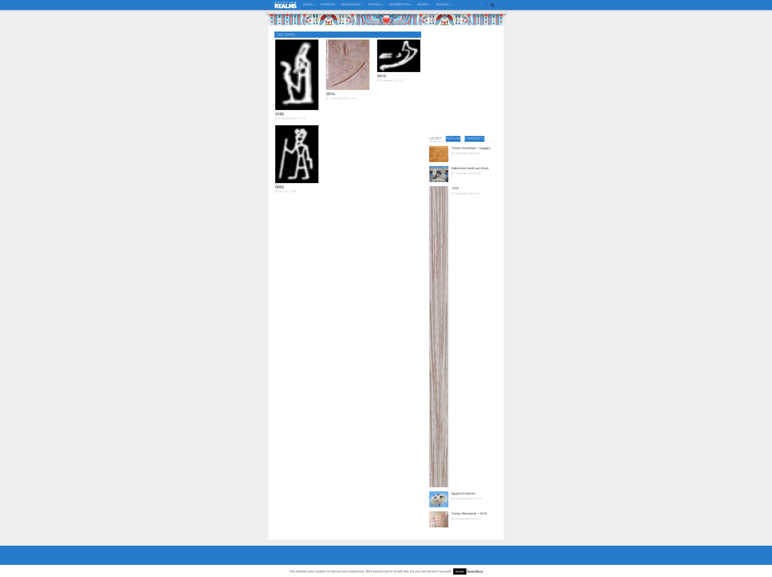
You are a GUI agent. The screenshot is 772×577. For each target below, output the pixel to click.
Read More (475, 571)
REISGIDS (442, 4)
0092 (279, 187)
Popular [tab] (453, 138)
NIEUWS (422, 4)
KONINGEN (328, 4)
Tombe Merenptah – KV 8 (469, 513)
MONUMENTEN (399, 4)
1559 (455, 188)
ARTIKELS (374, 4)
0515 (381, 76)
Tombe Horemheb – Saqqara (470, 148)
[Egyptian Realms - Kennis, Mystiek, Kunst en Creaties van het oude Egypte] (285, 4)
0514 (330, 93)
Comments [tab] (475, 138)
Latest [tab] (435, 138)
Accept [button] (460, 571)
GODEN (308, 4)
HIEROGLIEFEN (350, 4)
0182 (279, 113)
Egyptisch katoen (463, 493)
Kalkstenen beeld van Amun (470, 168)
